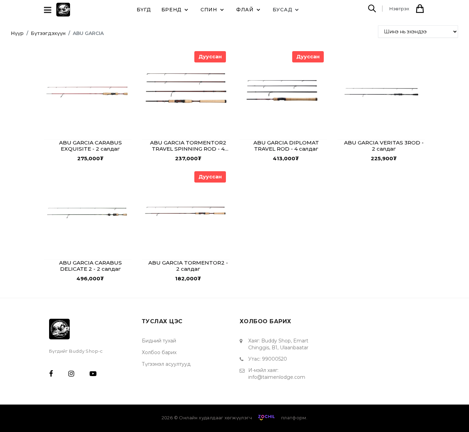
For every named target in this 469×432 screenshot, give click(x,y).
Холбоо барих (159, 352)
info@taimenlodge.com (276, 377)
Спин (209, 10)
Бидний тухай (159, 341)
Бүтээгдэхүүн (48, 33)
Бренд (171, 10)
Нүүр (17, 33)
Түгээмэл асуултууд (166, 364)
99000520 (274, 359)
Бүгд (144, 10)
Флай (245, 10)
